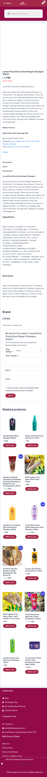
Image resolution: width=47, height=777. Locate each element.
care (12, 141)
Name (8, 370)
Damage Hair (19, 141)
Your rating (9, 350)
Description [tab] (7, 162)
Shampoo (6, 144)
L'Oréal (5, 152)
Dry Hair (28, 141)
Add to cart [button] (9, 445)
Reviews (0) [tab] (7, 171)
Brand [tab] (5, 167)
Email (8, 379)
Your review (11, 355)
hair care (19, 147)
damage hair (11, 147)
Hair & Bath (35, 141)
